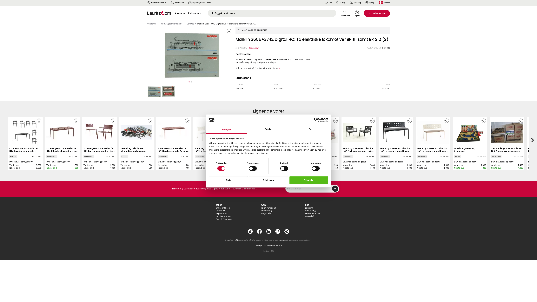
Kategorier (193, 13)
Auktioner (151, 23)
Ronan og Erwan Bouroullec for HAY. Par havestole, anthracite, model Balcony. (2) (358, 151)
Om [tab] (310, 129)
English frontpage (223, 219)
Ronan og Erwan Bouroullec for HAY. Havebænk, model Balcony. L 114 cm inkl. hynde (396, 151)
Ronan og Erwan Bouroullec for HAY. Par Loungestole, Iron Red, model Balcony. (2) (98, 151)
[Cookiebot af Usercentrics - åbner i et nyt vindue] (316, 120)
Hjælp (372, 3)
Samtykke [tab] (226, 129)
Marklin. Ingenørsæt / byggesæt (464, 150)
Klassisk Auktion (223, 216)
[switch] (253, 168)
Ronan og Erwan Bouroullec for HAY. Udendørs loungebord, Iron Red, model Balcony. (62, 151)
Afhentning (310, 210)
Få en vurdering (268, 208)
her (280, 68)
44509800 (179, 3)
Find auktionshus (158, 3)
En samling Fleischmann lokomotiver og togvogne (133, 150)
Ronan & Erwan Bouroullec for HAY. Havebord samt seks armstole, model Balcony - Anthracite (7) (23, 152)
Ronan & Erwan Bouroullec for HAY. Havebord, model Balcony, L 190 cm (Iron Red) (173, 151)
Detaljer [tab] (268, 129)
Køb (330, 3)
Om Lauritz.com (222, 208)
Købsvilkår (310, 216)
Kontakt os (220, 210)
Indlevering (266, 210)
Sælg (343, 3)
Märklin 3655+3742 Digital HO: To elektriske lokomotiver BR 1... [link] (226, 23)
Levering (357, 3)
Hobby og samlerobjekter (171, 23)
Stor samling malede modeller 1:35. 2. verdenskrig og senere (506, 150)
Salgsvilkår (266, 213)
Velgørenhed (221, 213)
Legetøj (190, 23)
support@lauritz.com (201, 3)
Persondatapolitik (313, 213)
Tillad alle (308, 180)
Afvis (228, 180)
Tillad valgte (268, 180)
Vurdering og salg (376, 13)
